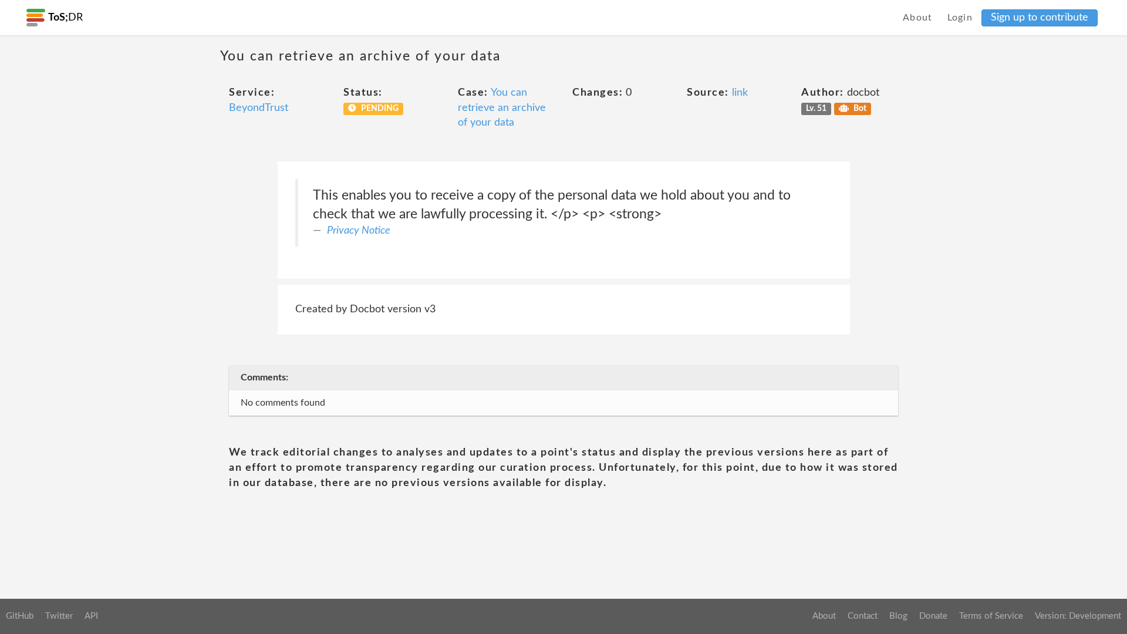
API (91, 616)
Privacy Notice (358, 230)
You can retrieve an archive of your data (502, 107)
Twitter (59, 616)
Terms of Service (991, 616)
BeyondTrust (258, 108)
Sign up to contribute (1039, 17)
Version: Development (1078, 616)
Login (960, 17)
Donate (933, 616)
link (740, 92)
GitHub (19, 616)
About (918, 17)
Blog (898, 616)
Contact (863, 616)
